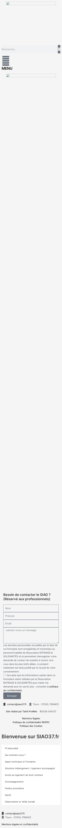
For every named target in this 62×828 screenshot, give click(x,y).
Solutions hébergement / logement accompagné (30, 768)
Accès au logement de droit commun (24, 775)
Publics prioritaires (14, 788)
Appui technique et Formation (20, 761)
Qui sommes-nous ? (15, 755)
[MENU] (6, 61)
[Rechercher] (59, 49)
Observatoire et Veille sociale (20, 801)
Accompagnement (14, 781)
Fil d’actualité (11, 748)
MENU (7, 68)
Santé (8, 795)
